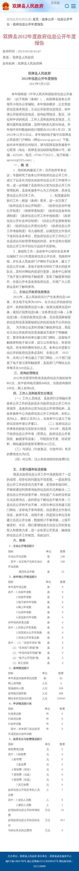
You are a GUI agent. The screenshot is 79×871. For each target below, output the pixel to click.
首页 (36, 19)
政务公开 (48, 19)
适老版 (55, 2)
